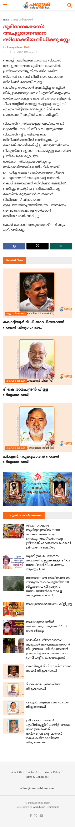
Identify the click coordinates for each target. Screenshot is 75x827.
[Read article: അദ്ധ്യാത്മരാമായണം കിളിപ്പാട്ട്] (13, 609)
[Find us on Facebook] (31, 816)
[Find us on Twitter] (35, 816)
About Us (16, 772)
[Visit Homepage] (37, 5)
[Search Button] (69, 5)
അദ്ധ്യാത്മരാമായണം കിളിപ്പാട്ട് (49, 604)
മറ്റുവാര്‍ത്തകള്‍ (23, 20)
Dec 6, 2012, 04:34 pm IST (24, 52)
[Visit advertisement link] (37, 489)
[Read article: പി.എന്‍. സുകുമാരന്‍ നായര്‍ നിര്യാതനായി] (37, 427)
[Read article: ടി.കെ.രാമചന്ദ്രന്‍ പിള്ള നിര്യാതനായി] (37, 360)
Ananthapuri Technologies (46, 807)
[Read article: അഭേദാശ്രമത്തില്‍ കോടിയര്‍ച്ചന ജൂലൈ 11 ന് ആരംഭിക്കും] (13, 627)
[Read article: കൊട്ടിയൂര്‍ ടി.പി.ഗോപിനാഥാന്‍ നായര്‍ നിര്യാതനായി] (37, 293)
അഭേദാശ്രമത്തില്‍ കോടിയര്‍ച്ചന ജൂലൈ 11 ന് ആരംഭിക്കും (46, 626)
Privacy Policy (52, 772)
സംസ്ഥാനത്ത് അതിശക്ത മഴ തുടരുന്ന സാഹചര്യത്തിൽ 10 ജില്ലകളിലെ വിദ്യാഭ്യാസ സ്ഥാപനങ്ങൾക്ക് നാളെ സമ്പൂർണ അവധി (48, 587)
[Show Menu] (5, 5)
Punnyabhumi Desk (18, 47)
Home (6, 20)
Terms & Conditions (37, 777)
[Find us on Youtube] (41, 816)
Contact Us (32, 772)
